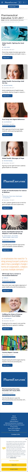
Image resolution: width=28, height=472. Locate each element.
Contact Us (14, 419)
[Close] (26, 439)
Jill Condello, (15, 236)
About (14, 416)
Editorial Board (14, 421)
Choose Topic (12, 6)
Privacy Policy (14, 427)
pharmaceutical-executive (16, 20)
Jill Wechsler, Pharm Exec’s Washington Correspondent (12, 196)
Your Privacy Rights (14, 430)
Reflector (6, 278)
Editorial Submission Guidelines (14, 423)
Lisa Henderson (8, 122)
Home (2, 20)
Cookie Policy (13, 457)
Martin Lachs (14, 237)
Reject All (14, 465)
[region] (14, 454)
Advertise (14, 418)
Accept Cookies (14, 469)
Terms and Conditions (14, 428)
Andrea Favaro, (7, 236)
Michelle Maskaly (8, 85)
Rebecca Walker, (7, 237)
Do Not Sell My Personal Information (14, 425)
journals (7, 20)
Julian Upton (7, 47)
